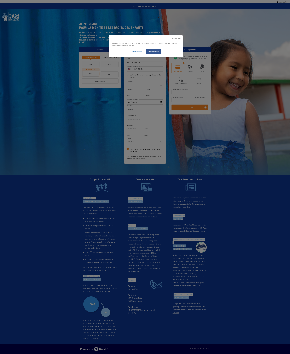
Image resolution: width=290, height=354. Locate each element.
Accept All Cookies (153, 51)
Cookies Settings (137, 51)
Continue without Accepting (174, 38)
